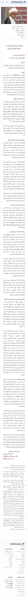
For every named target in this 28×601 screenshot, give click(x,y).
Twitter (8, 586)
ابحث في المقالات (20, 552)
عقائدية (22, 557)
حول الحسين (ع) (15, 29)
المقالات (22, 29)
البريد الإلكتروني (7, 580)
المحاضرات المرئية (20, 582)
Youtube (8, 584)
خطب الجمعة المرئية (20, 586)
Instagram (8, 582)
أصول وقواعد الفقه (20, 559)
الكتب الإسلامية (21, 590)
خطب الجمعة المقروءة (19, 588)
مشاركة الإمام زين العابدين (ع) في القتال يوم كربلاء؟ (14, 445)
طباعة (22, 37)
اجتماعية (10, 559)
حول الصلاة (22, 569)
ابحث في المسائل (8, 552)
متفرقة (10, 565)
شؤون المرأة (22, 565)
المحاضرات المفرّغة (20, 584)
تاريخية (22, 561)
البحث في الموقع (20, 595)
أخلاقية (22, 555)
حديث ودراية (21, 571)
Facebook (8, 588)
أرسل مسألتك (9, 554)
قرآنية (23, 563)
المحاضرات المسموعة (20, 580)
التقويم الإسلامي (21, 592)
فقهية (23, 554)
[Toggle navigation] (3, 2)
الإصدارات (22, 593)
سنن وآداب (22, 567)
